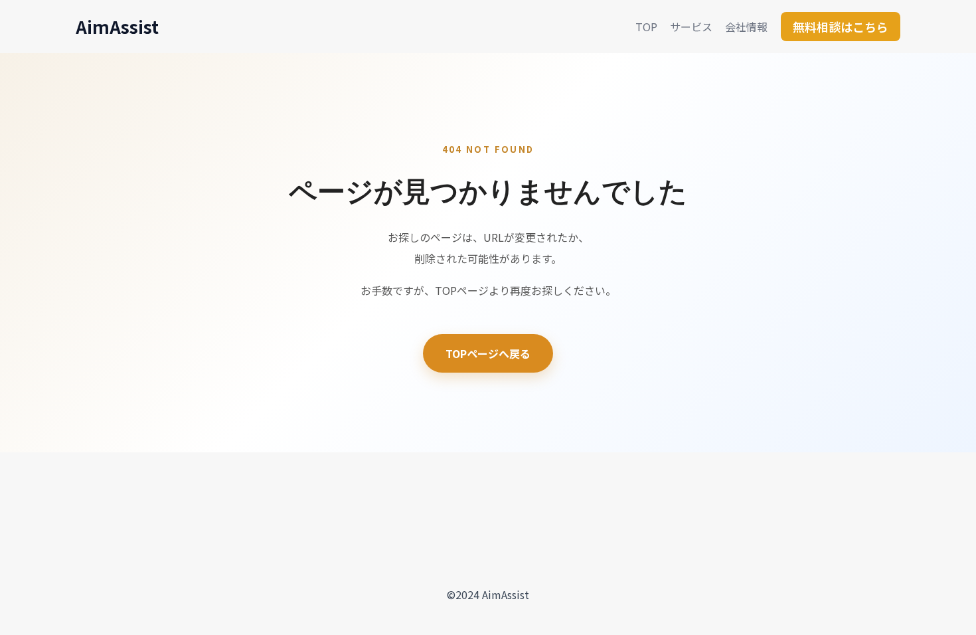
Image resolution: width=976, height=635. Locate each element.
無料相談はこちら (840, 26)
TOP (646, 27)
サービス (691, 27)
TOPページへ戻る (488, 353)
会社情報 (746, 27)
